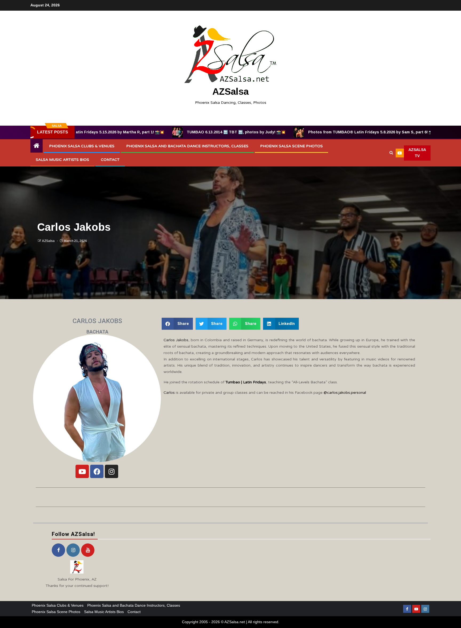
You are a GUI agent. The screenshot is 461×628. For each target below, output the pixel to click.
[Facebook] (97, 471)
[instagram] (73, 550)
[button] (177, 324)
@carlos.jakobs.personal (345, 392)
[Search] (391, 153)
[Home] (36, 146)
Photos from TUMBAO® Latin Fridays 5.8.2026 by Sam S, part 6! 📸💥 (347, 132)
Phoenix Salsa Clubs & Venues (81, 146)
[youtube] (87, 550)
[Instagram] (111, 471)
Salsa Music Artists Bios (62, 159)
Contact (110, 159)
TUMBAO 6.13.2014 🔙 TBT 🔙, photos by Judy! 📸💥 (210, 132)
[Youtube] (82, 471)
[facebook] (58, 550)
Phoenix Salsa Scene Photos (291, 146)
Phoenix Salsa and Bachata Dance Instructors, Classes (187, 146)
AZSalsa (230, 91)
